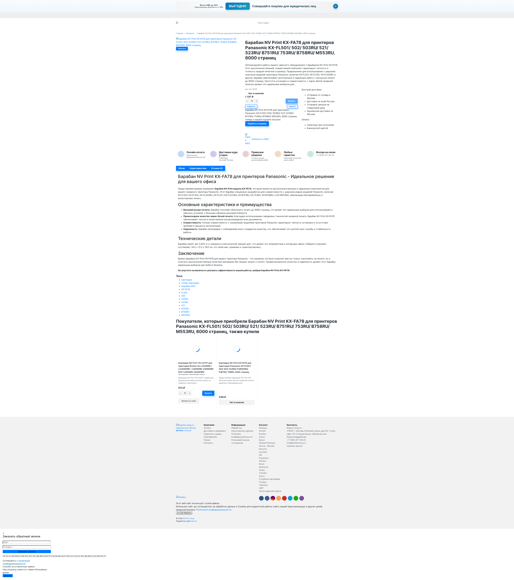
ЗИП (261, 488)
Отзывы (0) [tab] (217, 168)
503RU (184, 299)
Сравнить (292, 106)
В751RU (185, 308)
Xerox (262, 476)
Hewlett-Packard (267, 443)
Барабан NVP (188, 286)
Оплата (179, 15)
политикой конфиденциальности (16, 562)
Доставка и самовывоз (194, 15)
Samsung (263, 467)
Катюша (263, 428)
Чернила (263, 485)
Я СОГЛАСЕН (184, 513)
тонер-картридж (190, 283)
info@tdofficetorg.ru (296, 443)
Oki (260, 455)
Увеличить (182, 48)
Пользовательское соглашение (318, 15)
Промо (260, 15)
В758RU (185, 311)
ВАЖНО (228, 15)
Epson (262, 440)
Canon (262, 437)
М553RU (185, 315)
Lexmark (263, 452)
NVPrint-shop (188, 518)
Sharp (262, 470)
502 (183, 295)
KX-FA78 (185, 289)
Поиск (290, 23)
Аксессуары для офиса (270, 491)
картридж (186, 279)
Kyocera (263, 449)
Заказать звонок (295, 446)
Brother (262, 434)
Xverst (194, 521)
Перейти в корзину (257, 123)
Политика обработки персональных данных (283, 15)
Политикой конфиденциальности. (214, 509)
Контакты (251, 15)
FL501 (184, 292)
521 (183, 305)
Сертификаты (239, 15)
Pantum (262, 461)
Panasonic (190, 33)
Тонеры (263, 482)
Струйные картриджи (269, 479)
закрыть (8, 575)
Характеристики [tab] (198, 168)
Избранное (251, 106)
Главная (179, 33)
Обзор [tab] (181, 168)
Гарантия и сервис (213, 15)
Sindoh (262, 431)
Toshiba (263, 473)
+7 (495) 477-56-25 (296, 440)
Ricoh (261, 464)
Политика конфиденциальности (348, 15)
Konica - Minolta (266, 446)
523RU (184, 302)
